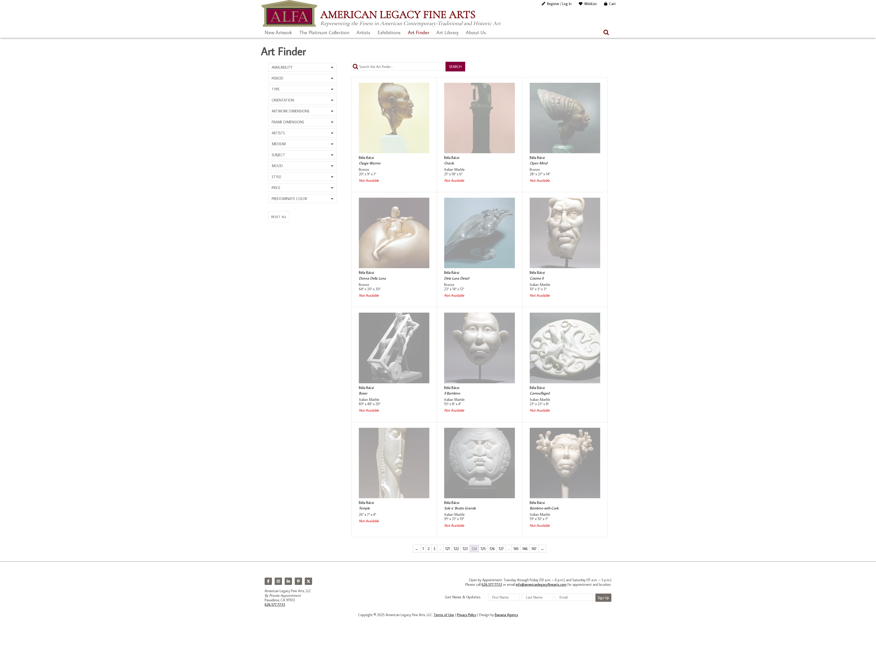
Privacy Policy (466, 614)
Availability (282, 67)
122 (456, 548)
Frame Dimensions (288, 122)
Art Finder (418, 32)
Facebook (268, 581)
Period (277, 78)
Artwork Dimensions (291, 111)
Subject (278, 155)
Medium (279, 144)
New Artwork (278, 32)
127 (501, 548)
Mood (277, 165)
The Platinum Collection (324, 32)
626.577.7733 (275, 604)
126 (492, 548)
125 (483, 548)
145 (516, 548)
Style (276, 176)
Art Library (447, 32)
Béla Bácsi (366, 157)
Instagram (278, 581)
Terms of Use (444, 614)
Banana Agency (506, 614)
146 (525, 548)
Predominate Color (289, 198)
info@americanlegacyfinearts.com (541, 584)
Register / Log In (559, 3)
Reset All (279, 216)
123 (465, 548)
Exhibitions (389, 32)
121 (447, 548)
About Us (476, 32)
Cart (612, 3)
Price (276, 187)
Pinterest (298, 581)
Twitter (308, 581)
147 (534, 548)
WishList (590, 3)
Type (276, 89)
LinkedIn (288, 581)
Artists (363, 32)
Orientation (283, 100)
